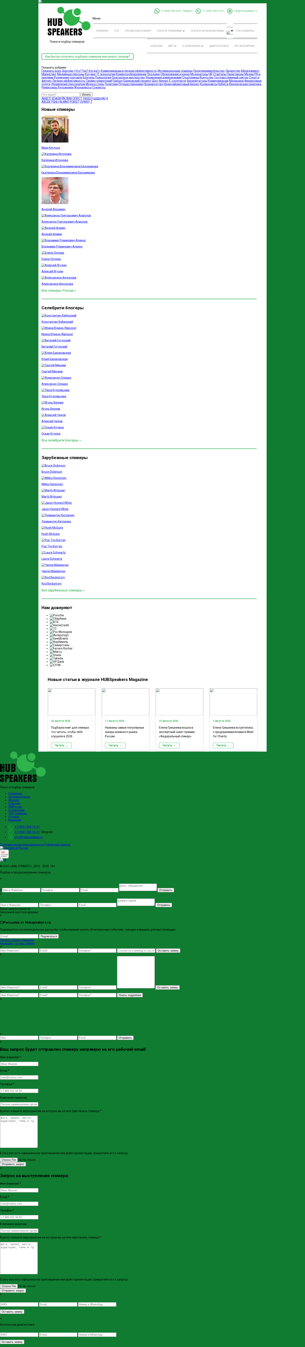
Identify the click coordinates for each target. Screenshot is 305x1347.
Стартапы (219, 74)
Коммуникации (218, 80)
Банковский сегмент (137, 80)
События (156, 45)
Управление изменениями (163, 77)
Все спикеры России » (58, 291)
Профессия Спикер (138, 30)
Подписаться (49, 936)
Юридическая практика (245, 84)
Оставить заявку (168, 950)
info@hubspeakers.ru (245, 11)
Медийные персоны (70, 74)
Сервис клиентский (99, 80)
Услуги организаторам (207, 30)
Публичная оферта (57, 844)
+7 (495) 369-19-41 (213, 11)
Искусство (207, 77)
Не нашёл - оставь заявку (17, 943)
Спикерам (15, 793)
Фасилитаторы (197, 80)
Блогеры (89, 77)
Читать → (61, 745)
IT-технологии (106, 74)
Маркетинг (48, 74)
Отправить (165, 890)
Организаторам (19, 796)
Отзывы (13, 816)
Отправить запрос (13, 1164)
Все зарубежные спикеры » (63, 590)
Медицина (236, 80)
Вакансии (14, 820)
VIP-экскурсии (244, 45)
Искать (86, 94)
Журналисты (83, 87)
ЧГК (116, 30)
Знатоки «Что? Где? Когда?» (81, 71)
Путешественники (130, 84)
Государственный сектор (231, 77)
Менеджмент (250, 71)
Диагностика (219, 45)
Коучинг (90, 74)
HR (210, 74)
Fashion (118, 80)
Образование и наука (175, 74)
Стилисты (98, 87)
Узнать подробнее (130, 995)
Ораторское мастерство (128, 77)
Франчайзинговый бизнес (181, 84)
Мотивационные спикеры (175, 71)
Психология (103, 77)
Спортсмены (190, 77)
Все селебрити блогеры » (61, 440)
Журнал (13, 800)
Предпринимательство (209, 71)
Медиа (249, 74)
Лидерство (232, 71)
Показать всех (51, 71)
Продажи (153, 74)
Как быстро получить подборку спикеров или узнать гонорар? (87, 56)
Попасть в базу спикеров (17, 940)
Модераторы (199, 74)
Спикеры (102, 30)
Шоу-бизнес (160, 80)
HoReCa (223, 84)
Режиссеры (49, 87)
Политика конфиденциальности (22, 844)
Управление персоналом (68, 84)
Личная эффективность (68, 80)
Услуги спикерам (169, 30)
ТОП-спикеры (245, 30)
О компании (191, 45)
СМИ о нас (15, 806)
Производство (153, 84)
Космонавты (208, 84)
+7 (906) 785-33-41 (171, 11)
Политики (111, 84)
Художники (65, 87)
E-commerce (177, 80)
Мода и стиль (95, 84)
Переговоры (235, 74)
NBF (171, 45)
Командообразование (131, 74)
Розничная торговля (68, 77)
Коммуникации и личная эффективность (129, 71)
